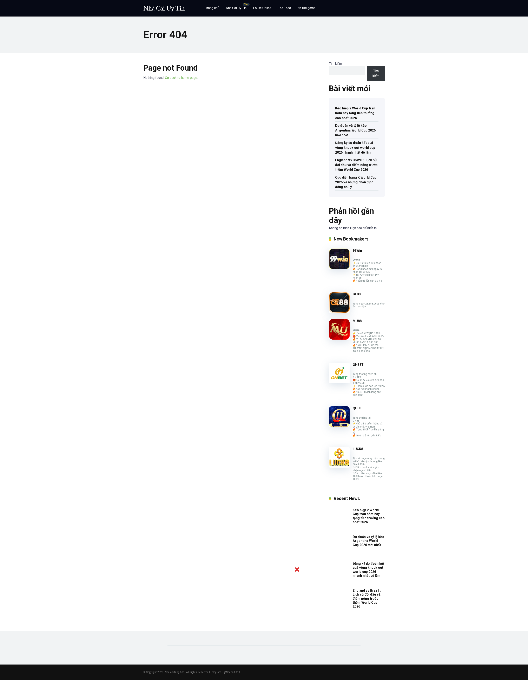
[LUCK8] (339, 466)
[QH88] (339, 426)
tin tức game (307, 8)
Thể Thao (284, 8)
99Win (357, 250)
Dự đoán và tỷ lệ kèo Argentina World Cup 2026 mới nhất (355, 130)
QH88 (357, 408)
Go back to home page (181, 78)
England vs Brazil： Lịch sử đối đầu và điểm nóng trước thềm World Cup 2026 (356, 165)
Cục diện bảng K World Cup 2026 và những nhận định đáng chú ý (355, 182)
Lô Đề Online (262, 8)
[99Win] (339, 268)
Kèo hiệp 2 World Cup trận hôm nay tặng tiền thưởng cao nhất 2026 (355, 113)
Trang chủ (212, 8)
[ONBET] (339, 382)
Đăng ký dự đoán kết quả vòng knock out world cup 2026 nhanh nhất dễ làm (355, 147)
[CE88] (339, 312)
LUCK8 (358, 449)
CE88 (357, 294)
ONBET (358, 365)
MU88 (357, 321)
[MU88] (339, 338)
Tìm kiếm (335, 64)
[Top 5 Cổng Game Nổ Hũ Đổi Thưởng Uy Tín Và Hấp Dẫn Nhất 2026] (164, 6)
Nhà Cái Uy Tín (236, 8)
